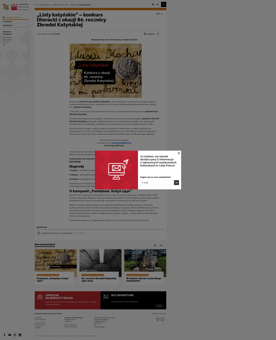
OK (176, 182)
